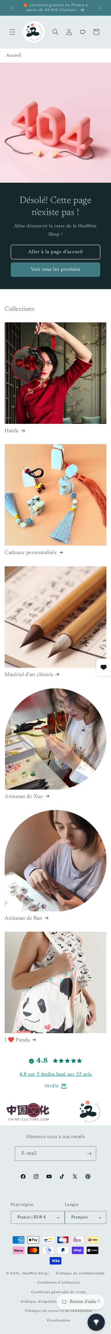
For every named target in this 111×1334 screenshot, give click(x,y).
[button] (12, 32)
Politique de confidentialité (80, 1273)
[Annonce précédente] (11, 8)
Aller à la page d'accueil (55, 252)
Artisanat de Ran (23, 918)
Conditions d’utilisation (58, 1282)
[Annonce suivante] (99, 8)
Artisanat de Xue (24, 796)
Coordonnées (59, 1320)
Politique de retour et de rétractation (58, 1311)
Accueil (13, 56)
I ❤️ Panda (17, 1040)
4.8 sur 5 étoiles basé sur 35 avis (55, 1074)
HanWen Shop (35, 1273)
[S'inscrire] (89, 1153)
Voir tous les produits (55, 269)
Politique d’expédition (40, 1302)
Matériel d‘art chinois (29, 675)
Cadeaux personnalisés (31, 553)
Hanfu (12, 431)
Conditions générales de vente (58, 1292)
